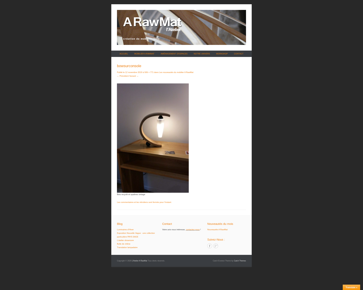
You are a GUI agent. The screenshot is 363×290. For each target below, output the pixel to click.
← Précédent (123, 76)
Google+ (215, 246)
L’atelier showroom (125, 240)
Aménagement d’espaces (174, 54)
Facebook (209, 246)
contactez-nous (193, 229)
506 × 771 (149, 72)
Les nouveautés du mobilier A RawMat (176, 72)
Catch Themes (240, 261)
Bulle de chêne (123, 244)
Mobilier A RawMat (144, 54)
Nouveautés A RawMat (217, 229)
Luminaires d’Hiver (125, 229)
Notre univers (202, 54)
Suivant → (134, 76)
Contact (238, 54)
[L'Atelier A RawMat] (181, 27)
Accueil (124, 54)
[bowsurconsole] (181, 138)
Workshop (222, 54)
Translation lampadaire (127, 247)
